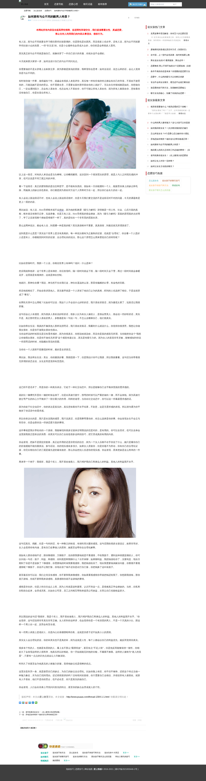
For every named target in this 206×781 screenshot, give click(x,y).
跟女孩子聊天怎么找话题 (159, 190)
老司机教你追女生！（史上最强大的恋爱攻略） (43, 712)
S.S (29, 20)
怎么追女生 (154, 181)
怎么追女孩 (37, 11)
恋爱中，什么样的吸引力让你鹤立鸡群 (167, 77)
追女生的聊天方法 (80, 756)
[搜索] (179, 4)
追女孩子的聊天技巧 (171, 181)
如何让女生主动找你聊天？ (162, 166)
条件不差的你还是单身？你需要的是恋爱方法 (170, 71)
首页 (46, 4)
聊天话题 (87, 4)
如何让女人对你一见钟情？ (162, 161)
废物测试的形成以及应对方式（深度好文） (169, 49)
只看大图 (59, 720)
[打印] (70, 20)
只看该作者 (49, 720)
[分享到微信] (36, 703)
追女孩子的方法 (59, 753)
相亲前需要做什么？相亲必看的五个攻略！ (169, 107)
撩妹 (61, 210)
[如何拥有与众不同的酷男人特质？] (80, 134)
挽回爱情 (56, 760)
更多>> (126, 753)
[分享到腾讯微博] (30, 703)
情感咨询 (176, 185)
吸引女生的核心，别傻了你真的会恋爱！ (168, 93)
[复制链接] (55, 20)
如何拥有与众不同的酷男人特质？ (66, 11)
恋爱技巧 (48, 11)
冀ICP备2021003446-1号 (126, 769)
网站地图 (88, 769)
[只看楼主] (63, 20)
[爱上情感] (23, 4)
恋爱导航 (58, 4)
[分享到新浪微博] (26, 703)
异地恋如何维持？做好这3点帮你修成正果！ (42, 715)
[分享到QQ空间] (23, 703)
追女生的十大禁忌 (111, 753)
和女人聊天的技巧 (122, 756)
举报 (140, 720)
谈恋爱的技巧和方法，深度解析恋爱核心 (168, 88)
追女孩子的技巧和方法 (158, 185)
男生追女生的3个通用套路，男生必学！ (168, 60)
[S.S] (22, 19)
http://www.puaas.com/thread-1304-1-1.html (87, 697)
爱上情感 (20, 11)
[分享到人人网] (33, 703)
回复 (134, 720)
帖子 (175, 4)
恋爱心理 (73, 4)
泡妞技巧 (70, 769)
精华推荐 (102, 4)
